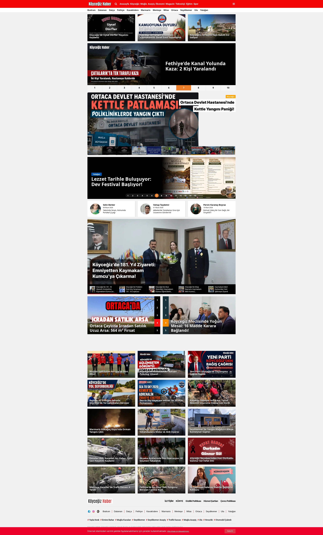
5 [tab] (154, 87)
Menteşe (157, 10)
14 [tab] (190, 195)
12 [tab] (181, 195)
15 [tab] (195, 195)
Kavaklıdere (133, 10)
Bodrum (91, 10)
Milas (166, 10)
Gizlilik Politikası (193, 501)
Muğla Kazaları (123, 520)
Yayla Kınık (93, 520)
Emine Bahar (107, 520)
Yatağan (204, 10)
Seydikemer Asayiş (156, 520)
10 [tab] (228, 87)
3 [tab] (124, 87)
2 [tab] (109, 87)
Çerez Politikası (228, 501)
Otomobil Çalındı (222, 520)
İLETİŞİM (169, 501)
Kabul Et (230, 531)
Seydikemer (186, 10)
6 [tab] (168, 87)
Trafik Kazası (174, 520)
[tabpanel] (161, 64)
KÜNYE (179, 501)
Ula (196, 10)
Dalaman (102, 10)
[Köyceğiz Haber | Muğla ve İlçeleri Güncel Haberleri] (100, 500)
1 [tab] (94, 87)
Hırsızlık (208, 520)
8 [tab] (198, 87)
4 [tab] (139, 87)
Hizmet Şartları (211, 501)
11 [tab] (176, 195)
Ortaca (174, 10)
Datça (112, 10)
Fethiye (120, 10)
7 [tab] (183, 87)
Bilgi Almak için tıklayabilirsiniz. (178, 531)
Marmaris (145, 10)
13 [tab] (185, 195)
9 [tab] (213, 87)
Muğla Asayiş (189, 520)
